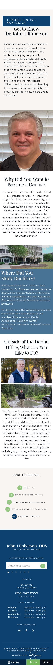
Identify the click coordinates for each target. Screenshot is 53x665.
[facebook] (26, 630)
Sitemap (42, 648)
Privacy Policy (15, 651)
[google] (19, 630)
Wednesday (14, 613)
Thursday (13, 617)
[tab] (8, 572)
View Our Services (29, 516)
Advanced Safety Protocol (29, 502)
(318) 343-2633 (26, 594)
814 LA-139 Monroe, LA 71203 (26, 586)
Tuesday (12, 610)
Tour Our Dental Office (29, 495)
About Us (29, 488)
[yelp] (33, 630)
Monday (12, 607)
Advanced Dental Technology (29, 509)
